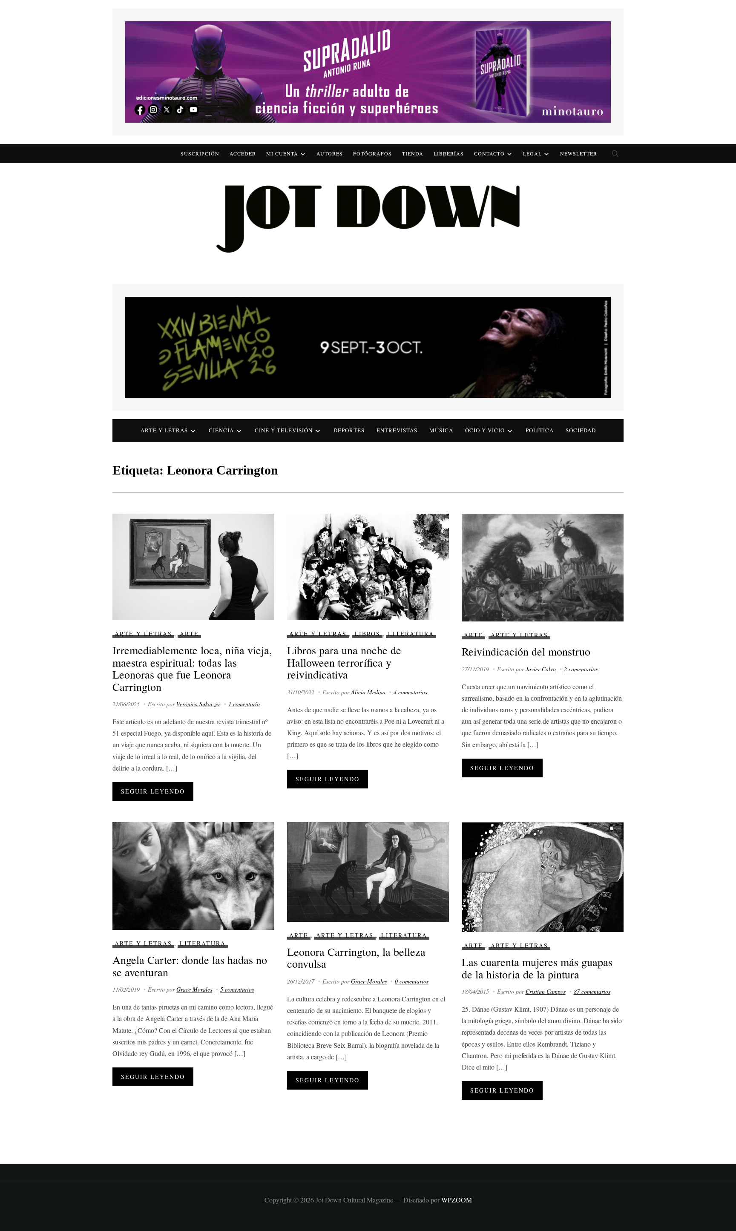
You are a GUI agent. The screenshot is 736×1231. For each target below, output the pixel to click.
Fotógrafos (372, 153)
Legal (532, 153)
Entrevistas (397, 430)
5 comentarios (237, 989)
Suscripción (200, 153)
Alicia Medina (368, 692)
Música (441, 430)
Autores (329, 153)
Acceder (243, 153)
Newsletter (578, 153)
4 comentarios (410, 692)
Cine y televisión (284, 430)
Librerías (449, 153)
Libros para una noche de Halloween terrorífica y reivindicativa (344, 662)
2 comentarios (581, 669)
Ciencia (221, 430)
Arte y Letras (143, 634)
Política (540, 430)
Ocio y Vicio (485, 430)
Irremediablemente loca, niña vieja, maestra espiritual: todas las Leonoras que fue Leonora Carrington (192, 668)
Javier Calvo (541, 669)
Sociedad (581, 430)
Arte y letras (164, 430)
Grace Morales (194, 989)
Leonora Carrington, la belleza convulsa (356, 957)
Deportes (349, 430)
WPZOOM (456, 1199)
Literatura (411, 634)
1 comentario (244, 704)
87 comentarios (592, 991)
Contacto (489, 153)
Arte (189, 634)
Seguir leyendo (153, 791)
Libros (367, 634)
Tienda (412, 153)
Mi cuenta (282, 153)
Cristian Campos (546, 991)
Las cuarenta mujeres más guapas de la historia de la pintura (537, 968)
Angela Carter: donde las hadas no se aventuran (189, 965)
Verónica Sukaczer (198, 704)
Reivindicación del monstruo (526, 651)
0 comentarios (411, 981)
